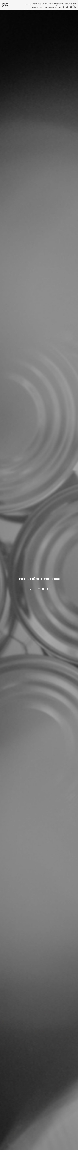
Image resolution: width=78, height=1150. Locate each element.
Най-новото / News (70, 3)
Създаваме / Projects (45, 5)
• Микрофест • (37, 3)
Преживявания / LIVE (31, 5)
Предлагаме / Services (60, 5)
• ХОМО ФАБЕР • (58, 3)
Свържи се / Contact (51, 7)
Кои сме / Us (72, 5)
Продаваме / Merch (37, 7)
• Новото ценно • (48, 3)
